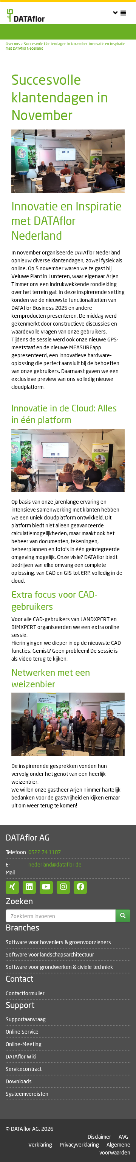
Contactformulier (25, 993)
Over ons (13, 43)
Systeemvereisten (27, 1093)
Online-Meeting (24, 1044)
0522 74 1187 (44, 852)
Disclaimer (99, 1136)
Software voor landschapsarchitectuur (50, 954)
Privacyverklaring (79, 1144)
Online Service (22, 1031)
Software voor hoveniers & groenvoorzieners (58, 942)
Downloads (19, 1081)
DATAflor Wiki (21, 1056)
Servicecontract (24, 1069)
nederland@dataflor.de (55, 864)
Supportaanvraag (26, 1019)
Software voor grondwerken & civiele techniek (59, 967)
